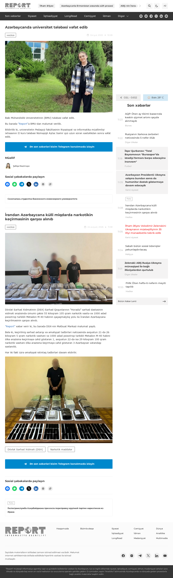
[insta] (146, 16)
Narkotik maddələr (61, 449)
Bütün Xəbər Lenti (127, 301)
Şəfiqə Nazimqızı (21, 166)
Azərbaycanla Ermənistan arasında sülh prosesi (87, 6)
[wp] (14, 184)
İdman (137, 533)
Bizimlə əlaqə (87, 528)
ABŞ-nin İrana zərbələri (133, 6)
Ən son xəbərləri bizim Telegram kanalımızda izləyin (62, 146)
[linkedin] (161, 16)
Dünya (159, 528)
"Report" (23, 123)
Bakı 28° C (158, 97)
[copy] (50, 184)
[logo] (18, 6)
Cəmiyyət (139, 528)
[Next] (138, 6)
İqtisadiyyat (117, 533)
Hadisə (10, 35)
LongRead (117, 538)
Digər (121, 16)
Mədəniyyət (140, 538)
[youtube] (166, 16)
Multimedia (162, 538)
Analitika (160, 533)
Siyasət (115, 528)
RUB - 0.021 (130, 97)
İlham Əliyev (47, 6)
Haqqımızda (62, 528)
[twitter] (156, 16)
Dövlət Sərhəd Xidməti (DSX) (25, 449)
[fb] (141, 16)
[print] (43, 184)
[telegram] (151, 16)
